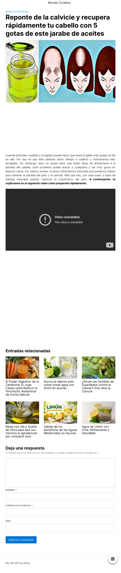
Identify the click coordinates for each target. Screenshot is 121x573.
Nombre (11, 490)
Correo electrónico (19, 505)
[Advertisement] (60, 128)
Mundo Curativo (59, 2)
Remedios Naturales (17, 11)
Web (8, 521)
